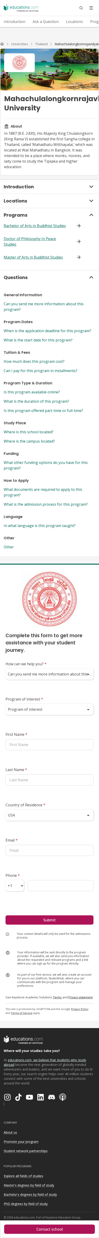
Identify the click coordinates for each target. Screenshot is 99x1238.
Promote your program (21, 1141)
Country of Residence (25, 804)
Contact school (49, 1229)
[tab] (14, 21)
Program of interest (24, 699)
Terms (57, 997)
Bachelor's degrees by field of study (30, 1194)
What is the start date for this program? (38, 340)
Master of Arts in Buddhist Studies (33, 257)
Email (12, 840)
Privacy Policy (79, 1009)
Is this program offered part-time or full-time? (43, 410)
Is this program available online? (32, 392)
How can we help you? (26, 663)
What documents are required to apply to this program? (43, 492)
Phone (13, 875)
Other (9, 547)
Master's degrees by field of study (29, 1185)
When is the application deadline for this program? (47, 330)
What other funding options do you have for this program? (46, 465)
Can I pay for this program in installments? (40, 370)
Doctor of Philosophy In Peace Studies (30, 241)
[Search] (81, 8)
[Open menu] (91, 8)
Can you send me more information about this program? (44, 306)
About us (10, 1132)
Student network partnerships (26, 1151)
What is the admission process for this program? (46, 504)
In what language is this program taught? (40, 525)
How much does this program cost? (34, 361)
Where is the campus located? (29, 441)
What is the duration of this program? (36, 401)
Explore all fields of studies (23, 1176)
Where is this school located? (28, 431)
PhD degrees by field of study (26, 1204)
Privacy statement (80, 997)
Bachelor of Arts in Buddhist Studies (35, 225)
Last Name (16, 769)
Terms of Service (21, 1013)
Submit (49, 920)
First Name (16, 734)
